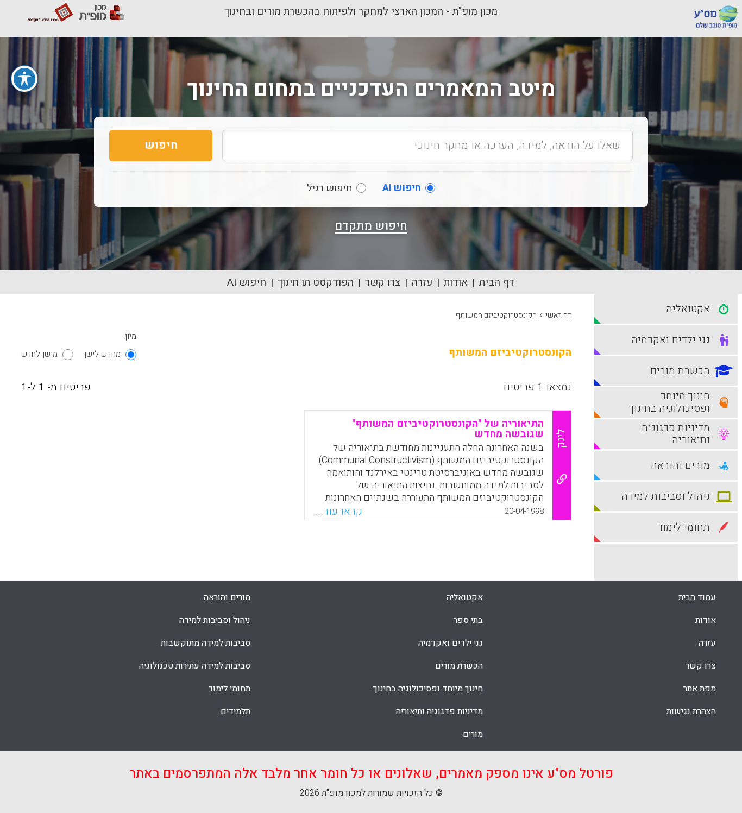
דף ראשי (558, 315)
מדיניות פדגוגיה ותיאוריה (439, 711)
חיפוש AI (246, 282)
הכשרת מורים (459, 665)
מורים (473, 734)
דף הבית (497, 282)
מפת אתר (699, 688)
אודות (456, 282)
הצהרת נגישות (691, 711)
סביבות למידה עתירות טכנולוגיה (194, 665)
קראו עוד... (338, 511)
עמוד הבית (697, 597)
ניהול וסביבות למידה (214, 620)
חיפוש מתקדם (371, 226)
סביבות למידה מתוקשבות (205, 643)
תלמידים (235, 711)
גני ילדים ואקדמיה (450, 643)
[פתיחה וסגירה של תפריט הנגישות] (24, 79)
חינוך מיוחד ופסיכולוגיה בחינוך (428, 688)
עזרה (422, 282)
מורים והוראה (227, 597)
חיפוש (161, 145)
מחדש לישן (102, 354)
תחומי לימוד (229, 688)
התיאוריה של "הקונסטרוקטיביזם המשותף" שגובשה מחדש (448, 429)
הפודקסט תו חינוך (316, 282)
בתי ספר (468, 620)
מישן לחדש (39, 354)
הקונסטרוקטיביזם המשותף (496, 315)
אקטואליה (465, 597)
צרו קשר (382, 282)
